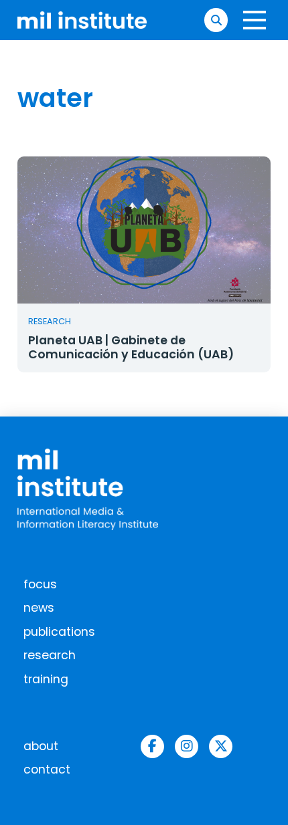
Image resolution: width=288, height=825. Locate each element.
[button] (216, 19)
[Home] (82, 20)
